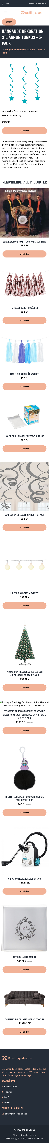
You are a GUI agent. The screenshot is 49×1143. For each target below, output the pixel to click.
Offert (9, 22)
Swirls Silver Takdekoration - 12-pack (24, 514)
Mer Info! (24, 130)
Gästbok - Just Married (25, 957)
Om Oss (7, 1097)
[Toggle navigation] (5, 12)
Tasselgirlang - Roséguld (24, 307)
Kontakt (24, 1135)
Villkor (33, 1135)
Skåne (7, 4)
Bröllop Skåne (10, 1086)
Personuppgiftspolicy (16, 1138)
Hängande (33, 111)
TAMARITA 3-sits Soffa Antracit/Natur (24, 1019)
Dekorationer (20, 111)
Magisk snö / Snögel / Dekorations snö (24, 436)
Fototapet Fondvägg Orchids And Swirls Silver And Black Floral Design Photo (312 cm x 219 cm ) (24, 715)
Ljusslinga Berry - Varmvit (24, 593)
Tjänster (8, 1091)
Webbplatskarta (35, 1138)
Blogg (16, 1135)
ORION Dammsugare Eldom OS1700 (24, 878)
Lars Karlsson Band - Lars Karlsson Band (24, 241)
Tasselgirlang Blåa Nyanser (24, 374)
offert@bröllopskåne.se (37, 4)
